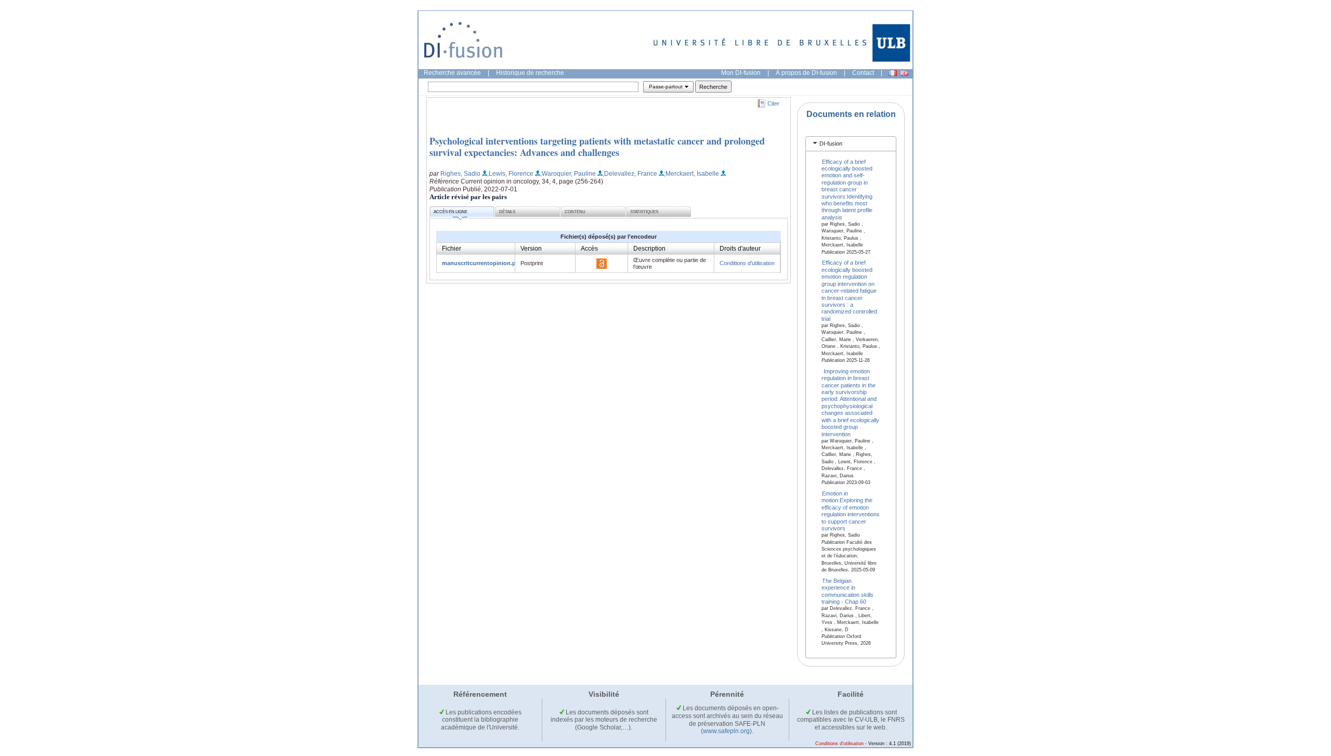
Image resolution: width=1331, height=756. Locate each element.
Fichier (451, 248)
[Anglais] (904, 73)
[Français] (893, 73)
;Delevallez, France (630, 173)
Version (531, 248)
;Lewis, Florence (510, 173)
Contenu (575, 212)
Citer (773, 103)
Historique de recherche (530, 72)
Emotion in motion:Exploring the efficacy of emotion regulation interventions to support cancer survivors (850, 510)
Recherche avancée (452, 72)
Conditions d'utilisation (747, 263)
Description (649, 248)
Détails (507, 212)
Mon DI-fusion (741, 72)
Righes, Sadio (460, 173)
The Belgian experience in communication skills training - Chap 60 (847, 591)
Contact (863, 72)
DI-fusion (830, 143)
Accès (589, 248)
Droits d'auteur (740, 248)
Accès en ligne (450, 212)
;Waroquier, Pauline (568, 173)
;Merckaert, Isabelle (691, 173)
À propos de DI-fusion (806, 72)
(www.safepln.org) (726, 731)
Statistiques (644, 212)
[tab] (850, 143)
